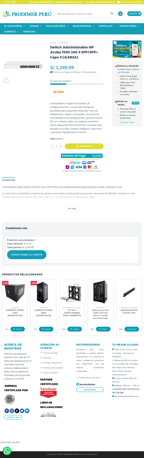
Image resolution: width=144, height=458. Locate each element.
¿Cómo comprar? (50, 372)
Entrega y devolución (52, 362)
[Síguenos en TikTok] (9, 2)
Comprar (86, 146)
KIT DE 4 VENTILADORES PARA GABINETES (72, 313)
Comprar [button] (19, 329)
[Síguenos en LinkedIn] (14, 2)
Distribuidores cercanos (89, 377)
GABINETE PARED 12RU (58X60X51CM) (15, 313)
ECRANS (34, 26)
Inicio (53, 42)
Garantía (47, 357)
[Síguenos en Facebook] (3, 2)
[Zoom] (6, 80)
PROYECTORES (128, 26)
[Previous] (2, 308)
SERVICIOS (29, 31)
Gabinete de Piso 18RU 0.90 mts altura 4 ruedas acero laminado (100, 314)
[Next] (142, 308)
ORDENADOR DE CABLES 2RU (129, 311)
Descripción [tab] (8, 180)
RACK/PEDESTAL (82, 26)
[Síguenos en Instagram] (6, 2)
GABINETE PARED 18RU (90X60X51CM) (43, 313)
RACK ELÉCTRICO (56, 26)
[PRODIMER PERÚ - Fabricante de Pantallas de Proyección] (27, 14)
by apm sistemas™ (88, 454)
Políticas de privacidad (53, 367)
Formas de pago (50, 353)
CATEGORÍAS (14, 26)
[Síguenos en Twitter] (11, 2)
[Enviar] (111, 13)
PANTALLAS (105, 26)
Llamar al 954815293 (42, 2)
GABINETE (10, 31)
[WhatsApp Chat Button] (7, 451)
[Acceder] (120, 13)
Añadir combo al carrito (26, 254)
